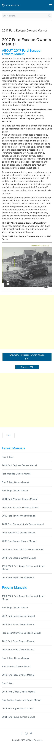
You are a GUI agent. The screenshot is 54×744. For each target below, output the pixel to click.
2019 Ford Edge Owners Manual (18, 708)
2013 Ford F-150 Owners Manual (18, 649)
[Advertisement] (27, 322)
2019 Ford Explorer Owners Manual (19, 465)
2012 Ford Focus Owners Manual (18, 577)
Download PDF (27, 367)
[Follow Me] (22, 733)
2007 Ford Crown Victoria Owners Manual (23, 524)
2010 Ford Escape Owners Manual (19, 558)
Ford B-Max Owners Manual (15, 482)
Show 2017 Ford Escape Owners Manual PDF (27, 357)
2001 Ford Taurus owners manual (18, 717)
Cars (8, 435)
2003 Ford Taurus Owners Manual (18, 515)
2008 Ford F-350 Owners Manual (18, 532)
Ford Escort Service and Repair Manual (21, 633)
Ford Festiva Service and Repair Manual (21, 700)
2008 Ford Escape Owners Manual (19, 541)
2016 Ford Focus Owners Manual (18, 675)
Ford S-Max (8, 457)
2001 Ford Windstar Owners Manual (19, 499)
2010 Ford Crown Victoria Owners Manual (22, 549)
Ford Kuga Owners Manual (15, 490)
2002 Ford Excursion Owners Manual (20, 507)
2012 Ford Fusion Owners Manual (18, 616)
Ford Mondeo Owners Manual (16, 473)
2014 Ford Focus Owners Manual (18, 624)
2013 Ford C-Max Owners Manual (18, 691)
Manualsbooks (13, 5)
